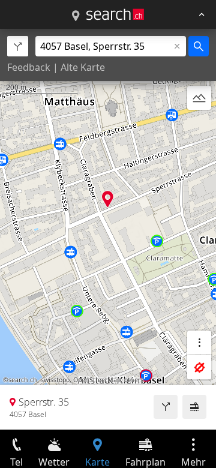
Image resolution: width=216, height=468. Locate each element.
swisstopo (55, 380)
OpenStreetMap (97, 380)
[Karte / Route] (75, 16)
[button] (107, 199)
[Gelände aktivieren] (199, 98)
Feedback (28, 67)
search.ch (22, 380)
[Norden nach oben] (199, 127)
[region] (108, 229)
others (133, 380)
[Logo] (115, 14)
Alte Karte (83, 67)
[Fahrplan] (194, 407)
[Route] (166, 407)
